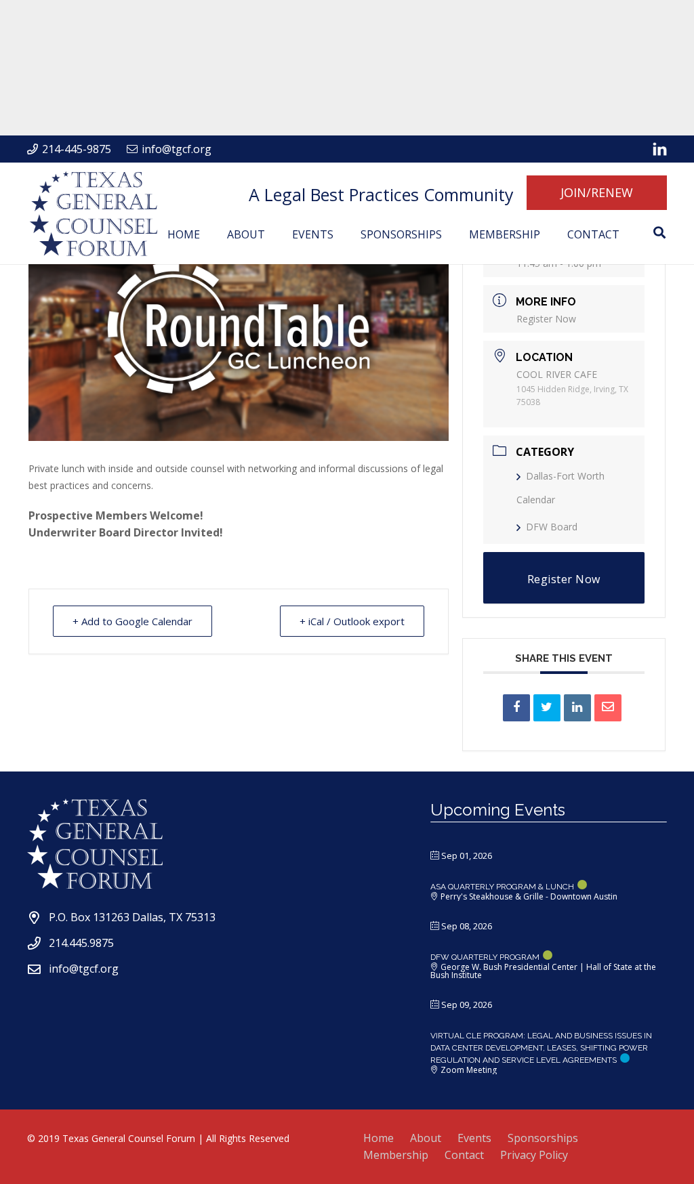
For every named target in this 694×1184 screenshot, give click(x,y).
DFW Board (551, 526)
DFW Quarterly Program (484, 957)
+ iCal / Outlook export (352, 621)
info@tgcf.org (84, 968)
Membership (395, 1154)
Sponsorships (543, 1137)
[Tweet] (546, 707)
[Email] (607, 707)
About (425, 1137)
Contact (464, 1154)
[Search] (659, 232)
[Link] (660, 149)
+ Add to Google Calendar (132, 621)
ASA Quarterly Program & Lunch (502, 886)
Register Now (546, 318)
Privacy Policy (534, 1154)
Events (474, 1137)
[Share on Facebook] (516, 707)
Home (378, 1137)
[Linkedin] (577, 707)
